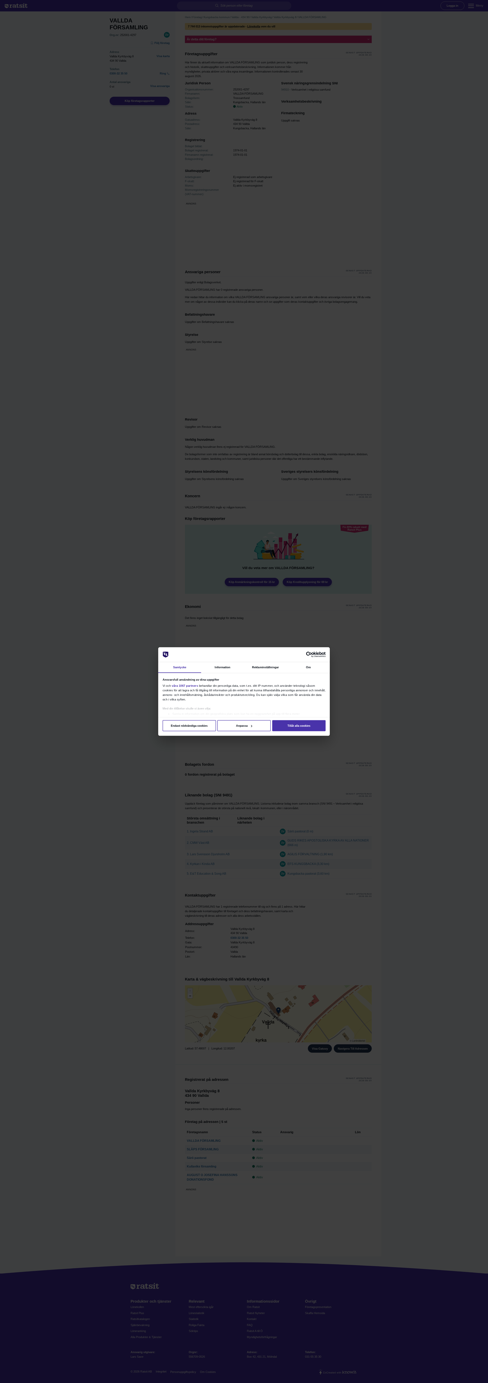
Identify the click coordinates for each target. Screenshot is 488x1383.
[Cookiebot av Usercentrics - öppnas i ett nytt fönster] (309, 654)
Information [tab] (222, 667)
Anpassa (242, 725)
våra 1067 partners (185, 685)
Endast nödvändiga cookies (189, 725)
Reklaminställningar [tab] (265, 667)
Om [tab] (308, 667)
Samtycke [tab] (179, 667)
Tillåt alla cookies (298, 725)
